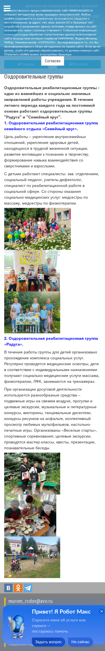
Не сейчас (80, 642)
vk (8, 588)
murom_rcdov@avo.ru (30, 601)
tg (28, 588)
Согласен (52, 61)
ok (18, 588)
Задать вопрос (48, 642)
